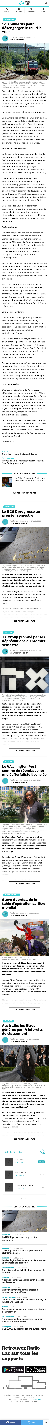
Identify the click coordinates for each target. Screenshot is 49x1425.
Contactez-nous (35, 1399)
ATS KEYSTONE (18, 39)
